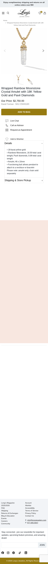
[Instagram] (8, 553)
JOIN (42, 545)
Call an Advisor (17, 125)
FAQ (3, 508)
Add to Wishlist (16, 139)
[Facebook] (2, 553)
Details (8, 143)
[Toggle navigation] (3, 13)
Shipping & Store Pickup (18, 180)
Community (5, 524)
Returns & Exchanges (9, 513)
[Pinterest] (13, 553)
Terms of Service (31, 511)
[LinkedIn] (26, 553)
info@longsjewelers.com (36, 520)
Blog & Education (8, 516)
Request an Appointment (21, 130)
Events (4, 518)
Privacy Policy (30, 513)
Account (28, 503)
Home (5, 20)
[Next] (43, 51)
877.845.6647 (32, 523)
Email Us (24, 214)
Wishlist (28, 505)
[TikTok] (20, 552)
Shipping (4, 511)
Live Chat (14, 121)
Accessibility (30, 508)
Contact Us (29, 516)
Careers (4, 521)
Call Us (8, 214)
